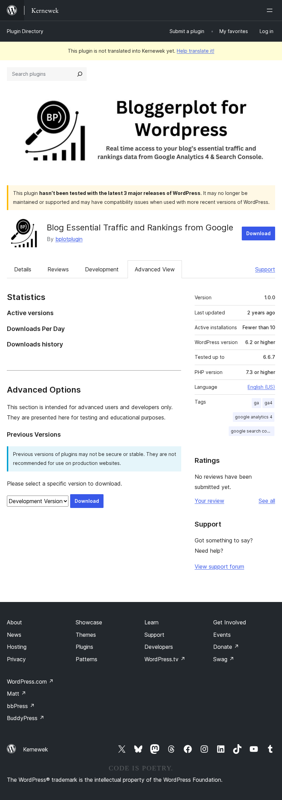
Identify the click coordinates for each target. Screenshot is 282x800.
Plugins (84, 646)
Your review (209, 500)
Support (265, 269)
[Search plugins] (80, 74)
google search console (252, 431)
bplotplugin (69, 239)
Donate (226, 646)
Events (222, 634)
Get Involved (229, 622)
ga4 (268, 402)
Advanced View (155, 269)
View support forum (219, 566)
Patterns (86, 659)
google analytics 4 (253, 416)
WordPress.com (30, 681)
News (14, 634)
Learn (151, 622)
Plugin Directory (25, 31)
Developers (158, 646)
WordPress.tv (164, 659)
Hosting (16, 646)
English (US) (261, 387)
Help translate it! (195, 51)
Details (22, 269)
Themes (86, 634)
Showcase (89, 622)
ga (256, 402)
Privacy (16, 659)
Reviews (58, 269)
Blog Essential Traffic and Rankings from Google (140, 227)
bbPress (21, 706)
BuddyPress (25, 718)
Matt (16, 693)
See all (267, 500)
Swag (223, 659)
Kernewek (35, 749)
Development (102, 269)
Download (258, 233)
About (14, 622)
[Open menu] (271, 10)
